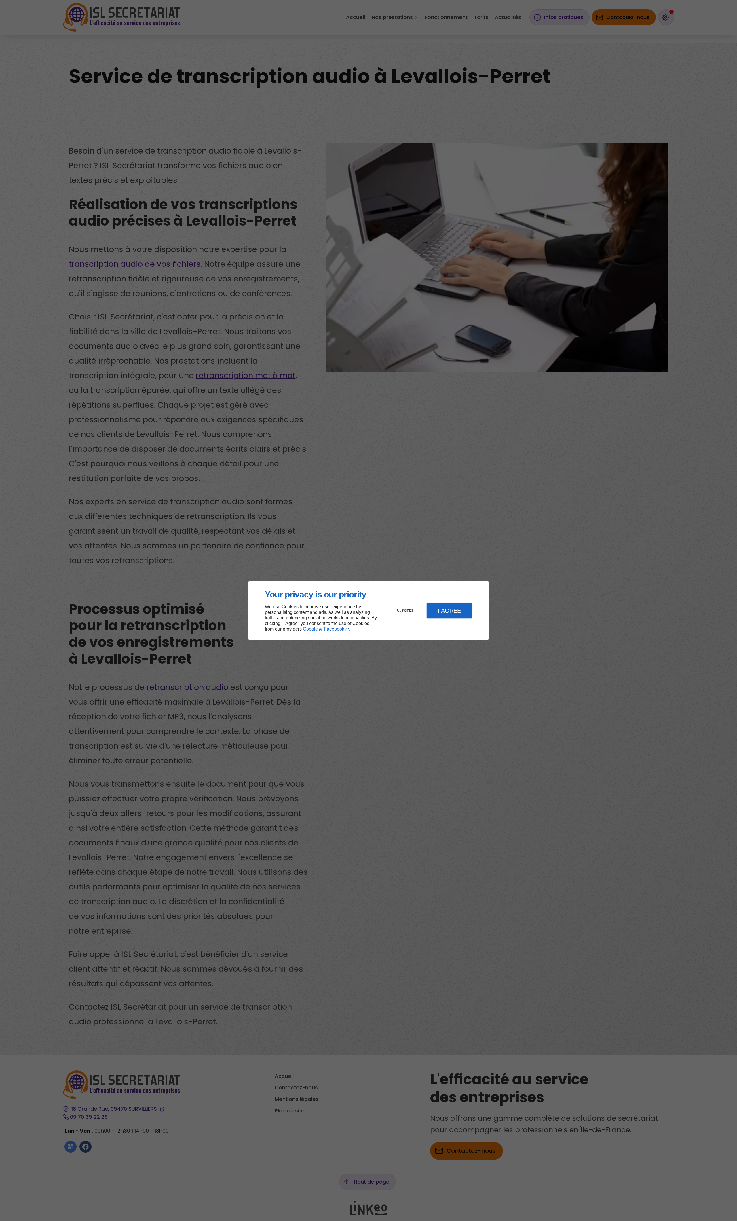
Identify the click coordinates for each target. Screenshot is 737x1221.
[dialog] (368, 610)
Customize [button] (405, 610)
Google (310, 628)
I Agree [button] (449, 610)
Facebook (334, 628)
